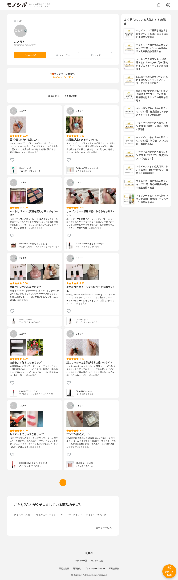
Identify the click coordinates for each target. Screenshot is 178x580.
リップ (67, 515)
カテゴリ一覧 (81, 560)
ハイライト (78, 515)
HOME (89, 553)
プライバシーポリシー (94, 568)
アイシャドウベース (96, 515)
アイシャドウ (56, 515)
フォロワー (64, 55)
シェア (97, 55)
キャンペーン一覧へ (63, 77)
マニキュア (41, 515)
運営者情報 (64, 568)
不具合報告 (114, 568)
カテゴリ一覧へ (104, 527)
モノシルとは (97, 560)
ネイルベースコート (24, 515)
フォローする (30, 55)
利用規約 (77, 568)
